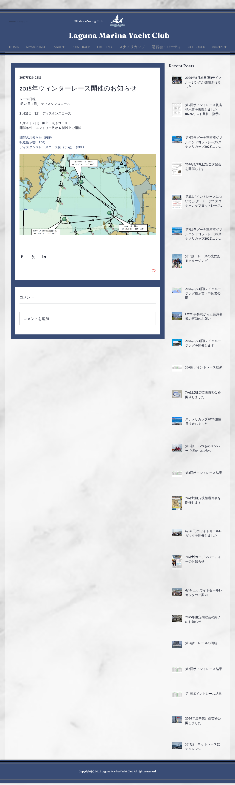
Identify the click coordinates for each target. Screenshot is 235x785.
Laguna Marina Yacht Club (119, 35)
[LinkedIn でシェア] (44, 256)
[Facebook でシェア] (22, 256)
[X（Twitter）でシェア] (33, 256)
